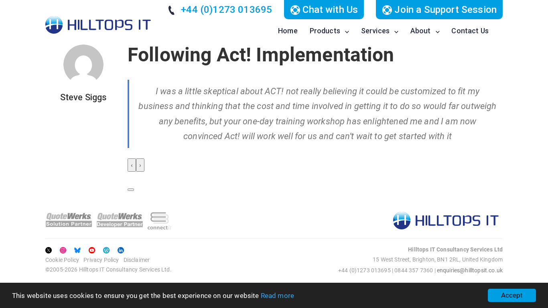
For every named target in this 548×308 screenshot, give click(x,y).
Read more (277, 296)
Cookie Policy (62, 260)
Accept (512, 295)
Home (288, 30)
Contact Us (470, 30)
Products (325, 30)
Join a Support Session (444, 9)
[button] (131, 189)
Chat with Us (329, 9)
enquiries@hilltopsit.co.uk (470, 270)
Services (375, 30)
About (420, 30)
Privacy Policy (101, 260)
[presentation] (132, 165)
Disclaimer (137, 260)
